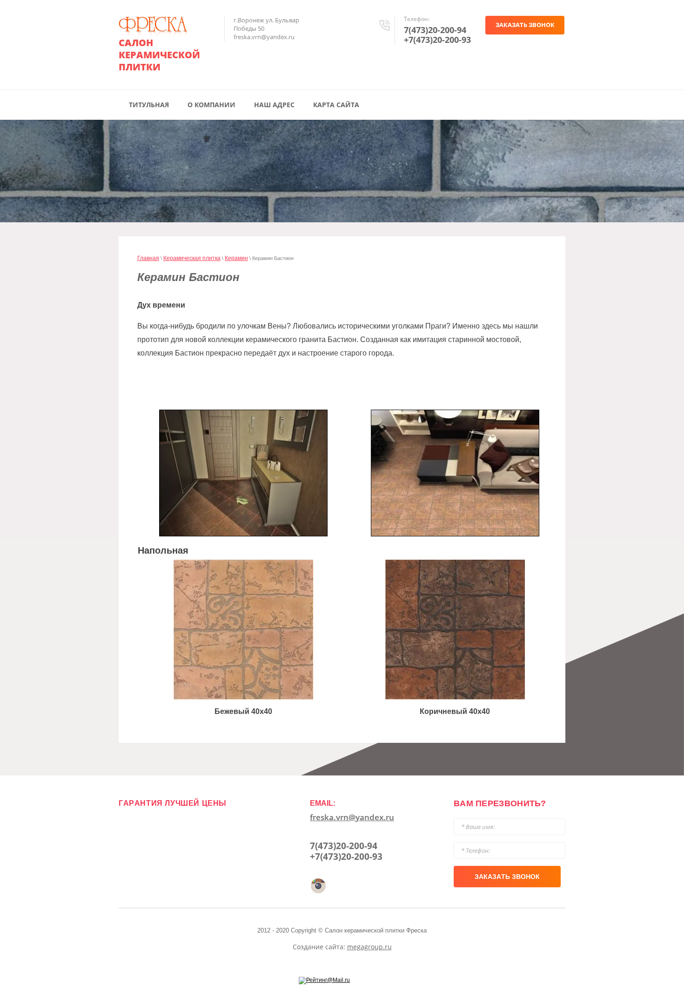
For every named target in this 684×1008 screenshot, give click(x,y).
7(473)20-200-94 (435, 29)
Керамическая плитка (192, 258)
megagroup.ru (369, 946)
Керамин (236, 258)
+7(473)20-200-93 (437, 39)
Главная (148, 258)
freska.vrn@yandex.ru (352, 817)
